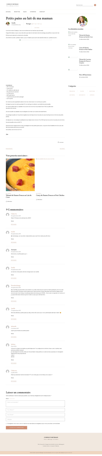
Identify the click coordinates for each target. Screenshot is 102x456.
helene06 (13, 326)
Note (12, 221)
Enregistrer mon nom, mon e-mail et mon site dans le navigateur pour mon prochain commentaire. (33, 423)
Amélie (13, 308)
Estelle (13, 23)
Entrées (8, 193)
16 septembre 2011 (16, 216)
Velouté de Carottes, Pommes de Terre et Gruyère (85, 61)
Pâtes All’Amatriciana (85, 75)
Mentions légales (55, 452)
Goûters (36, 27)
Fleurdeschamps (15, 285)
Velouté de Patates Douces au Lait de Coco (19, 196)
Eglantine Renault (68, 452)
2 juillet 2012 (14, 372)
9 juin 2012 (13, 346)
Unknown (14, 214)
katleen (13, 344)
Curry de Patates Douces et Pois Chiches (50, 195)
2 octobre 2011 (15, 328)
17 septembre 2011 (16, 310)
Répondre (13, 224)
